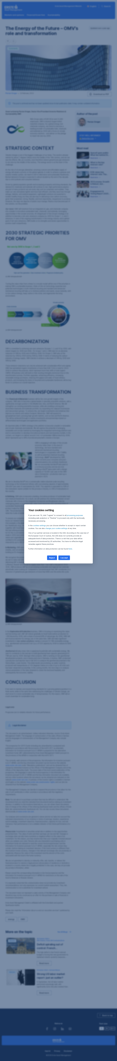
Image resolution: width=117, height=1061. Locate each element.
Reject (52, 558)
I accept (64, 558)
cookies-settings (39, 525)
